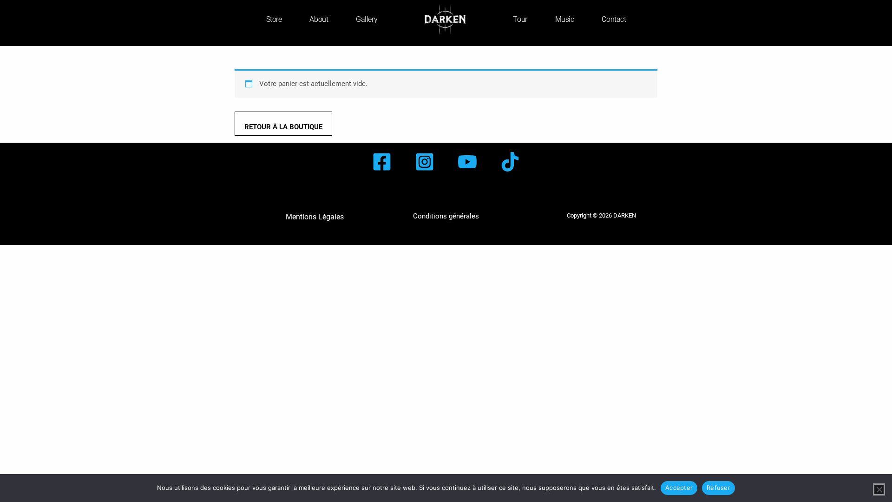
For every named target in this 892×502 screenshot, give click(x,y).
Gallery (366, 19)
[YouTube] (467, 162)
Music (564, 19)
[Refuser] (879, 489)
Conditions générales (446, 216)
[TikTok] (510, 162)
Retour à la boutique (283, 127)
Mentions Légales (315, 216)
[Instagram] (424, 162)
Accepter (679, 487)
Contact (614, 19)
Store (274, 19)
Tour (520, 19)
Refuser (718, 487)
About (318, 19)
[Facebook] (382, 162)
